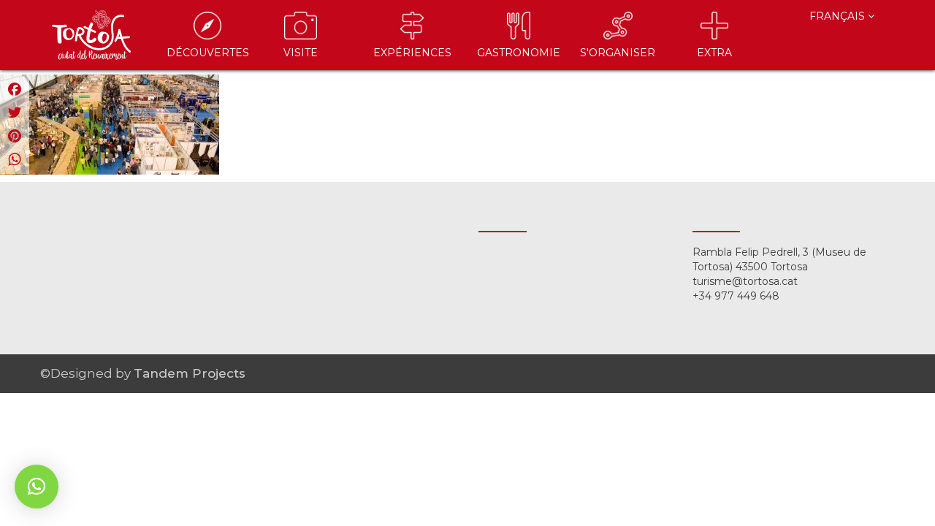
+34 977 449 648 (735, 295)
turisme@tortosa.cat (745, 281)
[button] (36, 486)
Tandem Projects (189, 373)
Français (838, 16)
